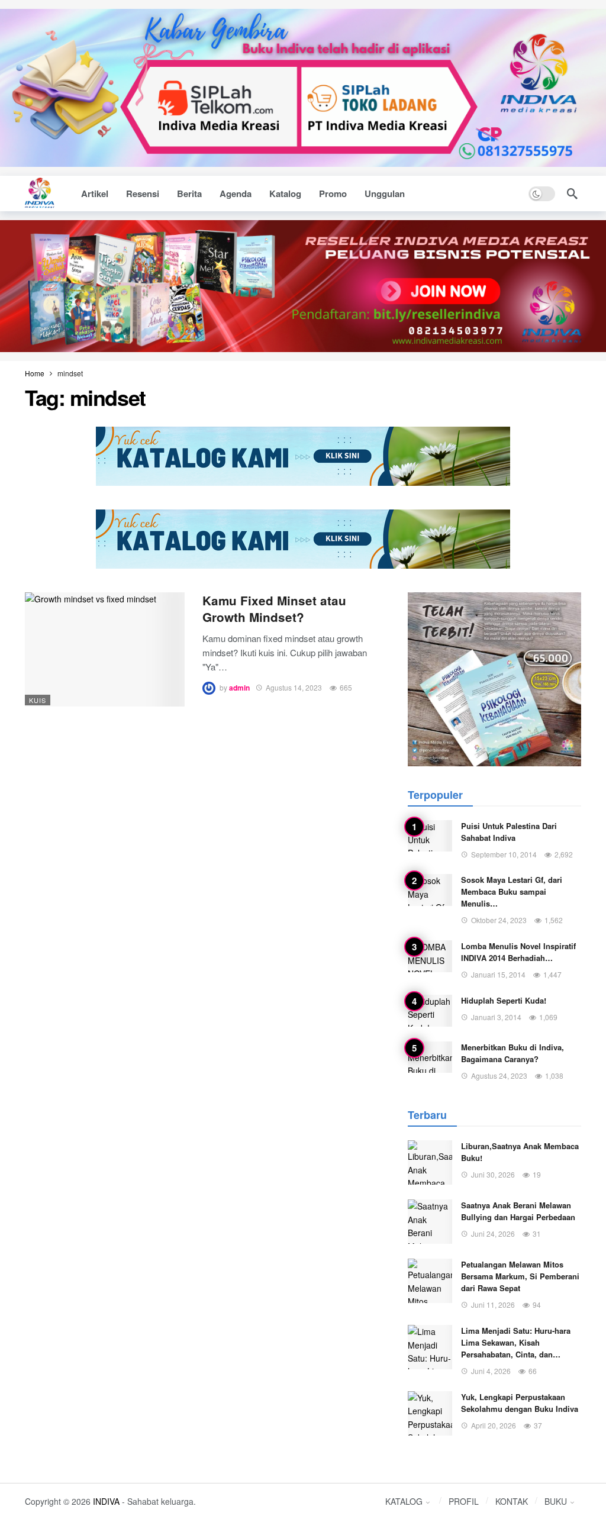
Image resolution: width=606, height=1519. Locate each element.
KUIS (37, 700)
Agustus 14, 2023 (294, 687)
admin (239, 687)
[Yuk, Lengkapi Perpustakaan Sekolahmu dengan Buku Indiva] (430, 1413)
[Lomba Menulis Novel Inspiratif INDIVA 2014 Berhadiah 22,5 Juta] (430, 956)
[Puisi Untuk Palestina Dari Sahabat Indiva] (430, 836)
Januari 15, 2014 (498, 974)
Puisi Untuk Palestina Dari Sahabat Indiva (509, 831)
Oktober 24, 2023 (499, 920)
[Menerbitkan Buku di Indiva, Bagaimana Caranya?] (430, 1057)
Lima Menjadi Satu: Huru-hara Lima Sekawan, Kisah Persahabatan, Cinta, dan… (515, 1342)
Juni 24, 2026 (493, 1233)
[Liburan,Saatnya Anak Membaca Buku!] (430, 1162)
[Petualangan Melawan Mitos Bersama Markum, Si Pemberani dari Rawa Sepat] (430, 1281)
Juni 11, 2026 (493, 1304)
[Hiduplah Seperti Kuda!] (430, 1011)
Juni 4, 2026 (491, 1371)
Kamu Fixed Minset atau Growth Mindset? (274, 608)
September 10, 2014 (504, 854)
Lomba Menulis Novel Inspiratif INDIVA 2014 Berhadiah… (518, 951)
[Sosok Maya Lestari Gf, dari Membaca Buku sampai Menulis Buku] (430, 890)
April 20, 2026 (493, 1425)
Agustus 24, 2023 (499, 1075)
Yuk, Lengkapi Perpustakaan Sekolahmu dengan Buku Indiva (519, 1402)
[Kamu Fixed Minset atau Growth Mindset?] (105, 649)
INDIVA (106, 1501)
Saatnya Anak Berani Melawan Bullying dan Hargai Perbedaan (518, 1211)
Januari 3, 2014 (496, 1017)
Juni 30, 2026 (493, 1174)
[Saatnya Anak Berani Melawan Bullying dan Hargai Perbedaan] (430, 1221)
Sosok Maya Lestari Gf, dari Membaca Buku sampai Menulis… (511, 891)
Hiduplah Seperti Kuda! (503, 1000)
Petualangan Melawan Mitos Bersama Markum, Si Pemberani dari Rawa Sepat (520, 1276)
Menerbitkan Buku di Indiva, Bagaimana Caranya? (512, 1053)
